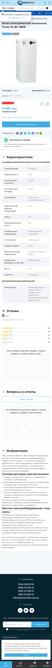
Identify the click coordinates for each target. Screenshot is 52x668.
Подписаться (40, 624)
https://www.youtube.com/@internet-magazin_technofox (26, 610)
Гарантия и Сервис (20, 140)
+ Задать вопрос (26, 399)
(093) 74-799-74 (26, 591)
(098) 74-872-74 (26, 587)
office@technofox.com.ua (26, 598)
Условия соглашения (23, 629)
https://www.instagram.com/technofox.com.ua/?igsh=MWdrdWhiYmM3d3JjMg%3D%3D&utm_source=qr (20, 610)
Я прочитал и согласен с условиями (27, 629)
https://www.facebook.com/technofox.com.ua (31, 610)
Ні (22, 17)
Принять (26, 655)
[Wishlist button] (41, 103)
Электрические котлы (39, 18)
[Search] (7, 3)
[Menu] (3, 3)
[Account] (49, 3)
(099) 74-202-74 (26, 594)
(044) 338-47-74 (26, 584)
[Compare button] (47, 103)
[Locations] (45, 3)
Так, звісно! (13, 17)
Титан (47, 90)
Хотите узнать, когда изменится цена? (16, 117)
